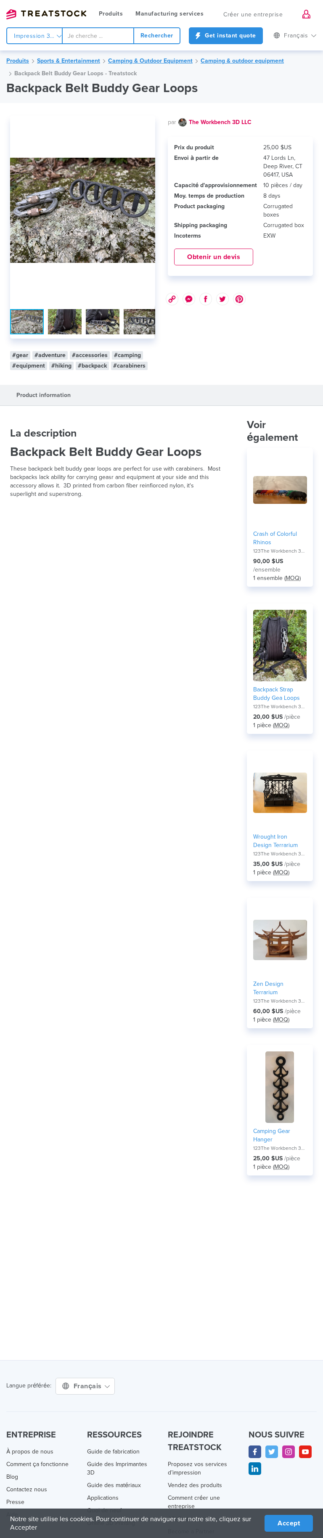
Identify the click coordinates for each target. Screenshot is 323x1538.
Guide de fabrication (113, 1451)
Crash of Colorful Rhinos (275, 538)
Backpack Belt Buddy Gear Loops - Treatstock (75, 73)
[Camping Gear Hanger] (280, 1087)
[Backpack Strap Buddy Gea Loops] (280, 645)
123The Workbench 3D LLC (280, 551)
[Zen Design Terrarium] (280, 940)
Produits (111, 13)
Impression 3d (35, 36)
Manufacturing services (169, 13)
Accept (289, 1523)
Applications (103, 1497)
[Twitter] (271, 1451)
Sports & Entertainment (68, 60)
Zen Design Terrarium (268, 988)
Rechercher (156, 35)
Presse (15, 1502)
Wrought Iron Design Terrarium (275, 841)
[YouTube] (305, 1451)
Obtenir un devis (213, 257)
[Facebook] (255, 1451)
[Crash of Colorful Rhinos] (280, 490)
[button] (147, 123)
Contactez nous (26, 1489)
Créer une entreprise (253, 14)
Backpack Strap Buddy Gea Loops (276, 693)
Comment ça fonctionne (37, 1464)
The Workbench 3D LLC (220, 122)
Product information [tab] (43, 395)
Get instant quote (229, 35)
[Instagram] (288, 1451)
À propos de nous (29, 1451)
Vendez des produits (195, 1485)
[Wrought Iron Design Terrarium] (280, 793)
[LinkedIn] (255, 1468)
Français (89, 1386)
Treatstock (46, 14)
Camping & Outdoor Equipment (150, 60)
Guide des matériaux (114, 1485)
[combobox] (98, 35)
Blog (12, 1476)
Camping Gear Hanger (271, 1135)
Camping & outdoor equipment (242, 60)
